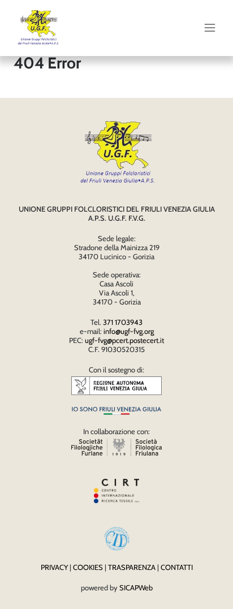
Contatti (177, 567)
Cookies (88, 567)
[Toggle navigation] (209, 28)
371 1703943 (123, 322)
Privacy (54, 567)
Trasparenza (132, 567)
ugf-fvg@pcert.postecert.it (124, 340)
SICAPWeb (136, 587)
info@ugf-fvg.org (128, 331)
